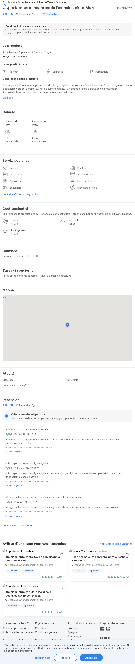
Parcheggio (101, 71)
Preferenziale (41, 657)
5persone (24, 52)
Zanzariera (15, 187)
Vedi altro (8, 97)
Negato (65, 657)
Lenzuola (73, 220)
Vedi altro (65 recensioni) (17, 525)
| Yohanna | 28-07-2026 (26, 468)
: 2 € (68, 275)
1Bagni (47, 52)
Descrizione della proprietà (20, 78)
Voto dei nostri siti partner (28, 414)
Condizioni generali (47, 632)
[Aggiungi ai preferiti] (61, 554)
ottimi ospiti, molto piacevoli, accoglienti (26, 463)
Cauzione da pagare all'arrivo (19, 256)
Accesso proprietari (15, 628)
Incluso (14, 223)
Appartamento (10, 52)
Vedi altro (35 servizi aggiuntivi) (21, 194)
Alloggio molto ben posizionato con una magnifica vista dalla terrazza (43, 497)
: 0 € (37, 256)
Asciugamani (18, 230)
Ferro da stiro (84, 181)
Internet (14, 71)
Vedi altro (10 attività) (15, 385)
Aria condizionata (86, 174)
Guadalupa (74, 636)
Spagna (72, 632)
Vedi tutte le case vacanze (116, 543)
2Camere (37, 52)
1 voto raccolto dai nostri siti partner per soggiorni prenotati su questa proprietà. (54, 418)
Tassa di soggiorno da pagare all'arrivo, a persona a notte (34, 275)
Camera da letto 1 (11, 123)
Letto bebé (16, 174)
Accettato (91, 657)
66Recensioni (23, 14)
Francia (72, 628)
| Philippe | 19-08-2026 (25, 502)
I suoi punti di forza (15, 64)
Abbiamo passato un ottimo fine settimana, (28, 429)
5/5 (7, 434)
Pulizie (15, 220)
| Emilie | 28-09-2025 (24, 434)
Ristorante (73, 379)
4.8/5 (6, 14)
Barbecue (58, 71)
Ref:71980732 (124, 8)
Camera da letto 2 (39, 123)
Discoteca (8, 379)
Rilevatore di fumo (87, 187)
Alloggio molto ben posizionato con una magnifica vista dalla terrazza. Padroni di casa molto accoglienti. (61, 507)
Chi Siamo (41, 628)
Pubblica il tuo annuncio (18, 632)
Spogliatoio (16, 181)
